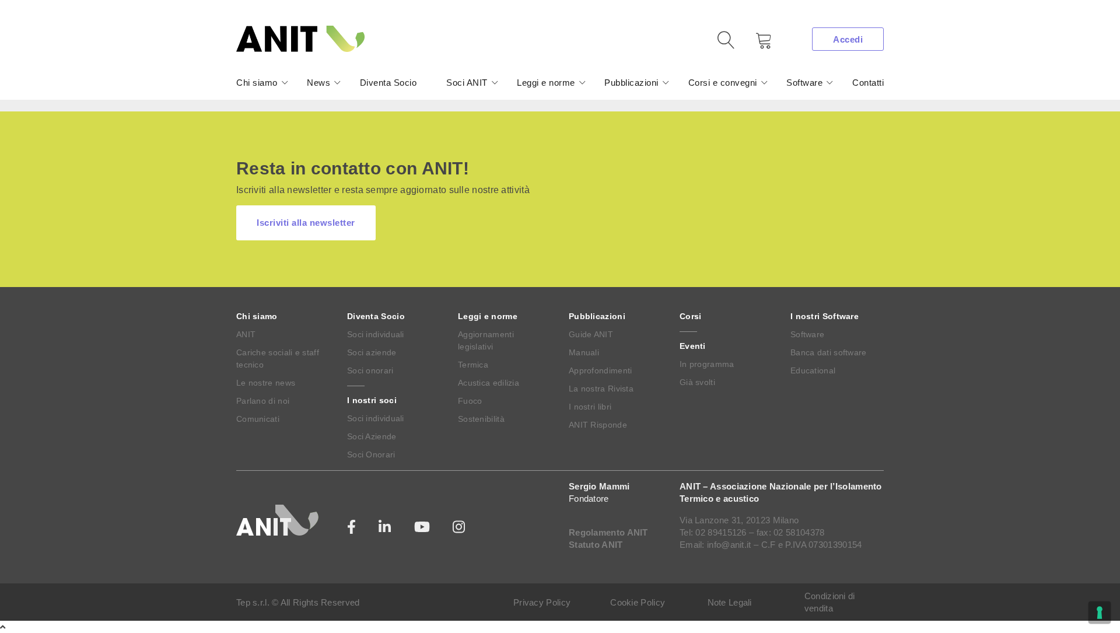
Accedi (848, 39)
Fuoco (470, 400)
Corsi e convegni (722, 83)
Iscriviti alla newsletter (306, 223)
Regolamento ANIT (608, 532)
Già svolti (697, 382)
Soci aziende (372, 352)
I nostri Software (824, 316)
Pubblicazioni (631, 83)
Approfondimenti (600, 370)
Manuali (584, 352)
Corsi (691, 316)
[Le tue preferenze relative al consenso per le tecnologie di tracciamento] (1099, 612)
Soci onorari (370, 370)
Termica (473, 364)
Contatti (868, 83)
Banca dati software (828, 352)
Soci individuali (375, 334)
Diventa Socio (388, 83)
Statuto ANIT (596, 545)
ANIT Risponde (598, 424)
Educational (812, 370)
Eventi (693, 346)
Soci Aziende (372, 436)
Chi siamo (257, 83)
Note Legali (730, 602)
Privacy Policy (541, 602)
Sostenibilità (481, 419)
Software (804, 83)
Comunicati (257, 419)
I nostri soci (372, 400)
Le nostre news (265, 382)
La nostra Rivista (601, 388)
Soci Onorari (371, 454)
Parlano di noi (262, 400)
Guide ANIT (591, 334)
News (318, 83)
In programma (707, 364)
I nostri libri (590, 406)
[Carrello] (755, 45)
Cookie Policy (637, 602)
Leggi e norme (546, 83)
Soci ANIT (467, 83)
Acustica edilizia (488, 382)
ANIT (246, 334)
